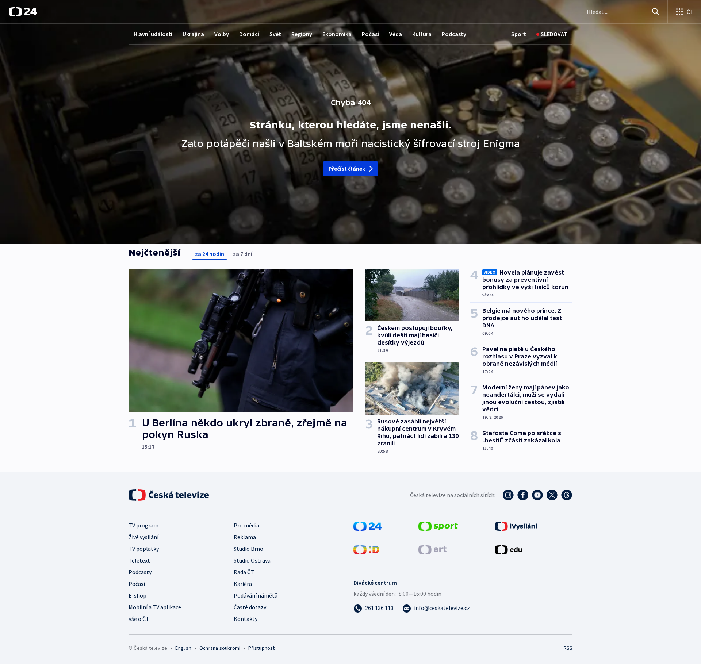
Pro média (246, 525)
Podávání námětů (255, 595)
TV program (143, 525)
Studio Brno (248, 548)
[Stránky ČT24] (367, 525)
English (183, 648)
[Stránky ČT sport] (438, 525)
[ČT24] (23, 11)
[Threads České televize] (566, 495)
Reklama (245, 537)
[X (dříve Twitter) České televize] (552, 495)
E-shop (137, 595)
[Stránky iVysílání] (516, 525)
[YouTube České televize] (537, 495)
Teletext (139, 560)
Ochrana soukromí (219, 648)
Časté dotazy (250, 607)
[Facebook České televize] (523, 495)
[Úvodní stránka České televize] (169, 495)
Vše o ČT (139, 618)
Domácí (249, 34)
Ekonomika (337, 34)
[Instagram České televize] (508, 495)
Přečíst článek (347, 168)
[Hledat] (655, 11)
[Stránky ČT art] (432, 549)
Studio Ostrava (252, 560)
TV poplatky (144, 548)
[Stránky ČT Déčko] (366, 549)
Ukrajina (193, 34)
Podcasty (454, 34)
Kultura (422, 34)
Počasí (370, 34)
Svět (275, 34)
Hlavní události (153, 34)
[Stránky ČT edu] (508, 549)
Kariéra (243, 583)
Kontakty (245, 618)
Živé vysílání (143, 537)
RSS (568, 648)
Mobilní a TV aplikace (155, 607)
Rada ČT (244, 572)
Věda (395, 34)
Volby (221, 34)
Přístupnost (261, 648)
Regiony (301, 34)
